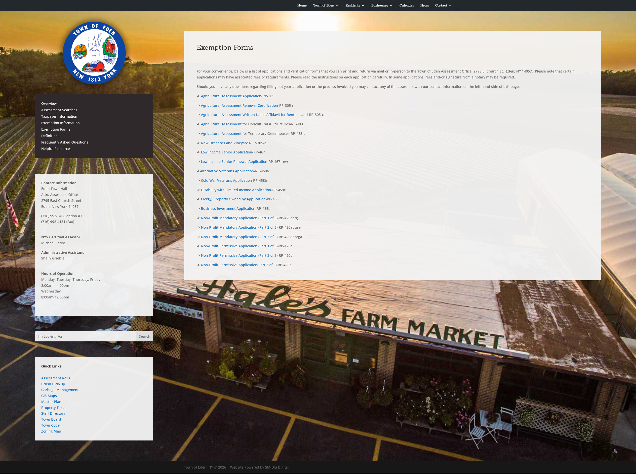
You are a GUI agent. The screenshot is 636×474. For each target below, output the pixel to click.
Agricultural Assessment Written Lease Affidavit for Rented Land (254, 114)
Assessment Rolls (55, 378)
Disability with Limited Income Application (236, 189)
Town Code (50, 425)
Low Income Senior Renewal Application (234, 161)
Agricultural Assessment (221, 124)
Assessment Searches (59, 110)
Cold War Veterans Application (226, 180)
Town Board (51, 419)
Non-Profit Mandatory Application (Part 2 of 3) (239, 227)
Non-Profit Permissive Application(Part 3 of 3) (239, 264)
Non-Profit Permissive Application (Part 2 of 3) (239, 255)
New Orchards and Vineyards (225, 143)
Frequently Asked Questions (64, 142)
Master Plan (51, 401)
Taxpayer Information (59, 116)
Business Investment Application (228, 208)
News (424, 5)
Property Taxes (53, 407)
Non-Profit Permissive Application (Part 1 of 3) (239, 246)
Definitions (50, 135)
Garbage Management (60, 389)
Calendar (406, 5)
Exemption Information (60, 122)
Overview (49, 103)
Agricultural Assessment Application (231, 96)
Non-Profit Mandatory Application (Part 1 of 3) (239, 218)
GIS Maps (49, 395)
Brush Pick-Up (53, 384)
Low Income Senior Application (226, 152)
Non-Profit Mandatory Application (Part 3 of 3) (239, 236)
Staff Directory (53, 413)
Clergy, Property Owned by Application (233, 199)
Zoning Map (51, 431)
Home (302, 5)
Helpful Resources (56, 148)
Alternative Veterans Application (227, 171)
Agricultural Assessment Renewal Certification (239, 105)
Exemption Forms (55, 129)
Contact (441, 5)
